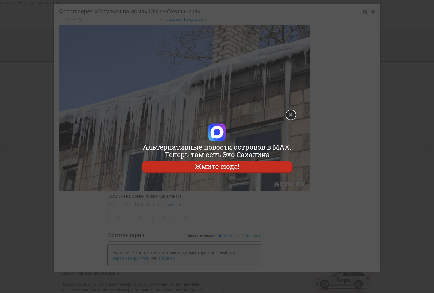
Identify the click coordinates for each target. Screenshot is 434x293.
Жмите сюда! (217, 166)
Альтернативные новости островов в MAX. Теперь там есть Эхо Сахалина (217, 151)
